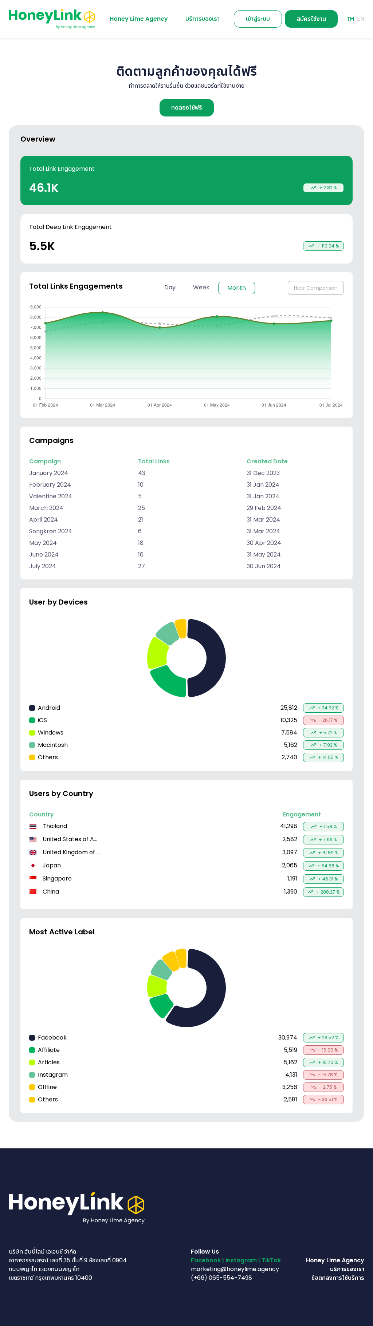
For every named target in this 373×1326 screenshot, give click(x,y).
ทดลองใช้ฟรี (186, 107)
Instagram (241, 1260)
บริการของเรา (347, 1269)
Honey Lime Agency (335, 1260)
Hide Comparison (316, 288)
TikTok (271, 1260)
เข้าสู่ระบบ (258, 19)
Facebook (206, 1260)
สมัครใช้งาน (311, 19)
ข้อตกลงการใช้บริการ (337, 1278)
